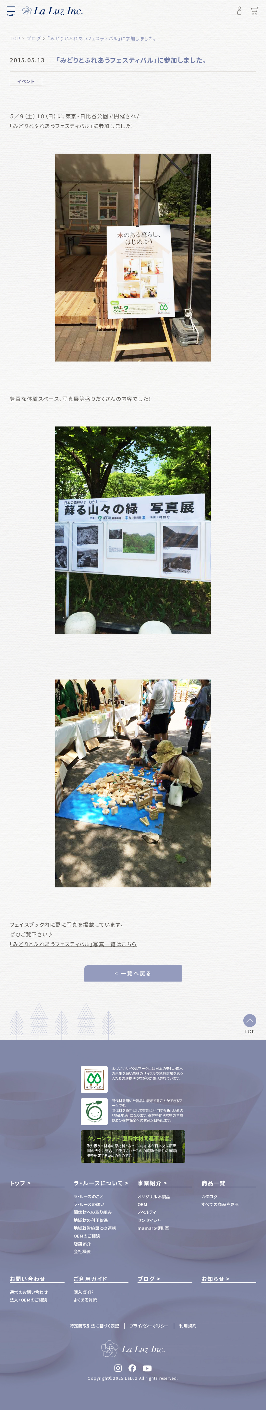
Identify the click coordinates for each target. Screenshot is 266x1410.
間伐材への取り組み (93, 1212)
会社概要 (82, 1251)
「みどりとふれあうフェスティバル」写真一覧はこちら (73, 944)
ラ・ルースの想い (89, 1204)
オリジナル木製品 (154, 1196)
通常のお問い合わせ (29, 1292)
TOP (249, 1031)
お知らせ (212, 1279)
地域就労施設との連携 (95, 1228)
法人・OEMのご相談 (28, 1300)
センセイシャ (149, 1220)
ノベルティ (147, 1212)
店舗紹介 (82, 1243)
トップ (18, 1183)
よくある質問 (85, 1300)
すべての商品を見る (220, 1204)
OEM (142, 1204)
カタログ (209, 1196)
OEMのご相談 (87, 1236)
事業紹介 (150, 1183)
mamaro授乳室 (153, 1228)
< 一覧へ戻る (133, 973)
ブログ (146, 1279)
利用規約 (187, 1326)
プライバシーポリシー (149, 1326)
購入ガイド (83, 1292)
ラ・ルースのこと (88, 1196)
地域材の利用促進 (91, 1220)
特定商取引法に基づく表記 (94, 1326)
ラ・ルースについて (98, 1183)
